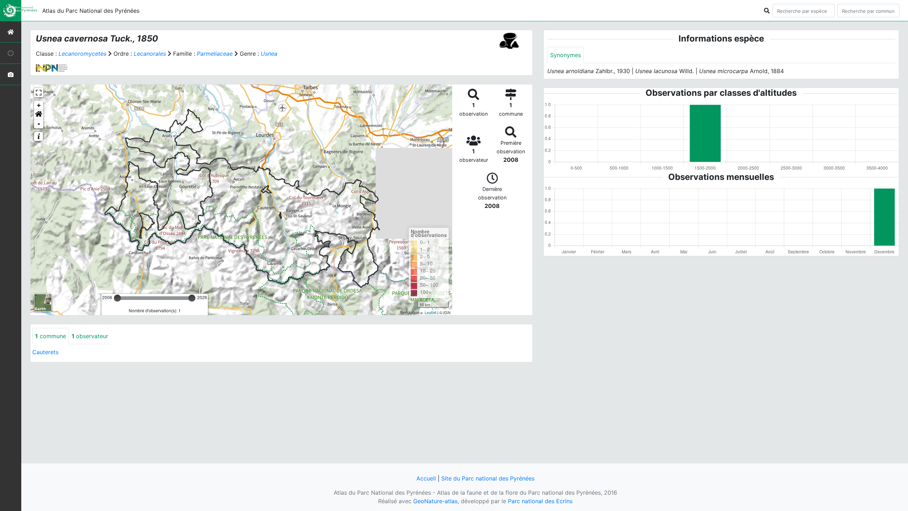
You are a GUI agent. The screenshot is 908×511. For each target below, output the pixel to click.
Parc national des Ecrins (540, 501)
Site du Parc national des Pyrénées (488, 478)
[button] (38, 114)
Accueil (426, 478)
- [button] (39, 123)
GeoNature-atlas (435, 501)
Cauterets (45, 352)
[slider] (117, 298)
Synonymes (565, 55)
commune (50, 336)
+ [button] (39, 105)
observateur (90, 336)
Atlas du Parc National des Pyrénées (90, 10)
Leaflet (430, 312)
